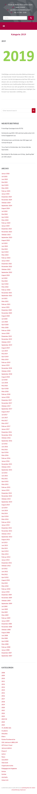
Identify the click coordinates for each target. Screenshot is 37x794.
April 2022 (5, 284)
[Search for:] (16, 110)
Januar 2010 (5, 592)
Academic (5, 731)
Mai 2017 (5, 420)
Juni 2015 (5, 476)
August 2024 (6, 208)
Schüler (4, 774)
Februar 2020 (6, 330)
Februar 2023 (6, 258)
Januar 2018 (5, 397)
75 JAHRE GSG (6, 728)
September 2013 (7, 537)
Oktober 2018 (6, 371)
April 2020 (5, 324)
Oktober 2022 (6, 269)
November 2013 (7, 531)
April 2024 (5, 217)
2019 (4, 41)
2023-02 (4, 719)
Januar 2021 (5, 307)
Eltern (3, 736)
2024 (3, 722)
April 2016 (5, 452)
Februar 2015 (6, 487)
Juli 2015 (4, 473)
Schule (4, 771)
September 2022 (7, 272)
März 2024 (5, 220)
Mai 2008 (5, 638)
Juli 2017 (4, 414)
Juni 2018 (5, 383)
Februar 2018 (6, 394)
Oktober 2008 (6, 629)
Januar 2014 (5, 525)
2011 (3, 681)
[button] (3, 26)
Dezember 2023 (7, 229)
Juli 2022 (4, 278)
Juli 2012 (4, 568)
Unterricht (5, 780)
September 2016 (7, 441)
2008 (3, 673)
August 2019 (6, 348)
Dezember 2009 (7, 595)
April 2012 (5, 577)
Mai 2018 (5, 385)
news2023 (5, 760)
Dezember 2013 (7, 528)
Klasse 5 (4, 751)
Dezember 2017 (7, 400)
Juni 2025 (5, 179)
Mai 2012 (5, 574)
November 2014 (7, 496)
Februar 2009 (6, 618)
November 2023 (7, 232)
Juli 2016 (4, 444)
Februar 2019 (6, 362)
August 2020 (6, 316)
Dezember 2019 (7, 336)
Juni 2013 (5, 545)
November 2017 (7, 403)
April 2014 (5, 516)
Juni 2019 (5, 351)
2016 (3, 696)
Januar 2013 (5, 560)
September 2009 (7, 603)
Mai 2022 (5, 281)
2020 (3, 707)
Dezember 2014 (7, 493)
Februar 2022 (6, 290)
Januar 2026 (5, 173)
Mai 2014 (5, 513)
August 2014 (6, 505)
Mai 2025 (5, 182)
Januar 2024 (5, 226)
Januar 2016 (5, 461)
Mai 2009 (5, 612)
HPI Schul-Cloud (7, 745)
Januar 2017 (5, 429)
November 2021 (7, 293)
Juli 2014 (4, 508)
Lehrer (4, 754)
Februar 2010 (6, 589)
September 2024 (7, 205)
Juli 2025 (4, 176)
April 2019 (5, 356)
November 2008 (7, 627)
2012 (3, 684)
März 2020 (5, 327)
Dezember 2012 (7, 563)
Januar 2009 (5, 621)
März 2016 (5, 455)
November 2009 (7, 597)
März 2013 (5, 554)
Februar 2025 (6, 191)
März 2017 (5, 423)
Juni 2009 (5, 609)
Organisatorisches (7, 765)
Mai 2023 (5, 249)
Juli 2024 (4, 211)
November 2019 (7, 339)
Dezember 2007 (7, 653)
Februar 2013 (6, 557)
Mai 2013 (5, 548)
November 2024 (7, 200)
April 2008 (5, 641)
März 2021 (5, 301)
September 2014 (7, 502)
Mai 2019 (5, 353)
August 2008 (6, 632)
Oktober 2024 (6, 202)
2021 (3, 710)
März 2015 (5, 484)
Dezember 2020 (7, 310)
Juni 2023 (5, 246)
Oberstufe (5, 762)
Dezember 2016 (7, 432)
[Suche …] (15, 18)
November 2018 (7, 368)
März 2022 (5, 287)
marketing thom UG (26, 787)
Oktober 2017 (6, 406)
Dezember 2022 (7, 263)
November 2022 (7, 266)
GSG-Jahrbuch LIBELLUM (10, 742)
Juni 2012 (5, 571)
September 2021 (7, 295)
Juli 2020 (4, 319)
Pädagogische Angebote (9, 768)
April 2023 (5, 252)
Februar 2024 (6, 223)
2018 (3, 702)
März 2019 (5, 359)
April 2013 (5, 551)
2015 (3, 693)
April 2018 (5, 388)
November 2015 (7, 464)
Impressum (23, 789)
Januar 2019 (5, 365)
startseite (5, 777)
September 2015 (7, 470)
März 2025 (5, 188)
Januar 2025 (5, 194)
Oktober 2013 (6, 534)
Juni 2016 (5, 446)
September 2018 (7, 374)
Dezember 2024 (7, 197)
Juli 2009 (4, 606)
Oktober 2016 (6, 438)
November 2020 (7, 313)
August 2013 (6, 539)
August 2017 (6, 412)
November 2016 (7, 435)
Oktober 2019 (6, 342)
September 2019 (7, 345)
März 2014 (5, 519)
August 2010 (6, 580)
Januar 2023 (5, 261)
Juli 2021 (4, 298)
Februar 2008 (6, 647)
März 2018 (5, 391)
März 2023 (5, 255)
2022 (3, 713)
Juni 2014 (5, 510)
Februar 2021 (6, 304)
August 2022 (6, 275)
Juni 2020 (5, 322)
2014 (3, 690)
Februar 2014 (6, 522)
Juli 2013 (4, 542)
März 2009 (5, 615)
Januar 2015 (5, 490)
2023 (3, 716)
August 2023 (6, 240)
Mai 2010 (5, 583)
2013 (3, 687)
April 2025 (5, 185)
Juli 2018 (4, 380)
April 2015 (5, 481)
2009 (3, 675)
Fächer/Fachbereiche (8, 739)
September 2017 (7, 409)
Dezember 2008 (7, 624)
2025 (3, 725)
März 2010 (5, 586)
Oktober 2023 (6, 234)
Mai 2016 (5, 449)
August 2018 (6, 377)
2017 (3, 699)
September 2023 (7, 237)
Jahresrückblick (7, 748)
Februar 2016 (6, 458)
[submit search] (31, 18)
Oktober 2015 (6, 467)
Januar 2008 (5, 650)
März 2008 (5, 644)
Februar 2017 (6, 426)
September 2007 (7, 656)
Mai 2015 (5, 478)
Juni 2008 (5, 635)
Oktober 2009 (6, 600)
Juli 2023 (4, 243)
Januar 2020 (5, 333)
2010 (3, 678)
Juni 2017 (5, 417)
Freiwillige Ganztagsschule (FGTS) (12, 128)
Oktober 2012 (6, 566)
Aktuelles (5, 733)
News (3, 757)
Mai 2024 (5, 214)
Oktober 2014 (6, 499)
